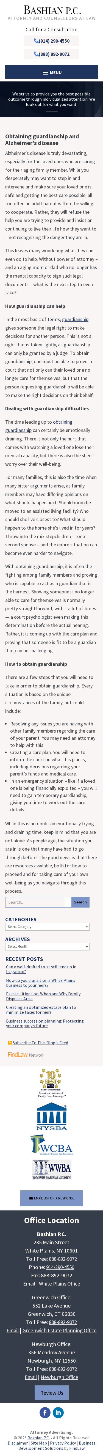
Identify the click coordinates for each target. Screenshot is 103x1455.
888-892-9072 (63, 1259)
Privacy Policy (63, 1443)
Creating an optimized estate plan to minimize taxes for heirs (41, 1009)
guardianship (75, 319)
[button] (97, 1415)
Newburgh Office (59, 1377)
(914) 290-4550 (54, 41)
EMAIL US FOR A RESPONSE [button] (54, 1198)
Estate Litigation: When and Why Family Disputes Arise (43, 996)
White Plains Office (59, 1283)
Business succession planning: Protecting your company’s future (45, 1023)
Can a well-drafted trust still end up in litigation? (41, 969)
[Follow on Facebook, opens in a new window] (45, 1412)
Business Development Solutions (56, 1445)
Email (29, 1283)
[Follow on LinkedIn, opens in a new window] (58, 1412)
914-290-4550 (60, 1267)
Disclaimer (18, 1443)
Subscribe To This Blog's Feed (40, 1042)
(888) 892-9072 (54, 54)
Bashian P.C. (38, 1437)
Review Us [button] (51, 1392)
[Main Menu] (51, 72)
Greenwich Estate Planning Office (60, 1330)
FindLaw (77, 1448)
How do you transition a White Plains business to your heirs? (40, 982)
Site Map (39, 1443)
